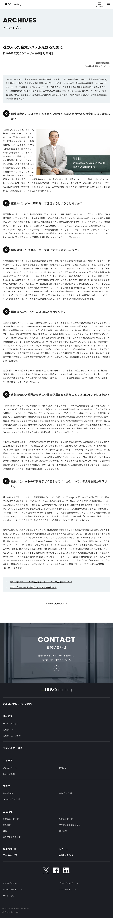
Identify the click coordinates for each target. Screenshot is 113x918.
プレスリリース (10, 767)
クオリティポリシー (68, 889)
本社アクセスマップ (12, 837)
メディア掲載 (9, 773)
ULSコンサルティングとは (17, 703)
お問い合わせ (66, 855)
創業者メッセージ (11, 818)
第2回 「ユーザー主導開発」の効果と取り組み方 (33, 587)
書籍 (5, 831)
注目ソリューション (12, 735)
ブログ (6, 786)
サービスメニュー (11, 723)
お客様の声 (8, 793)
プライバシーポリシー (69, 883)
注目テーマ (8, 729)
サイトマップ (9, 895)
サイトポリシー (10, 883)
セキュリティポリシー (13, 889)
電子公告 (63, 831)
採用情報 (8, 849)
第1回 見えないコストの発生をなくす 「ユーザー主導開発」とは (41, 581)
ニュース (8, 760)
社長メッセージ (66, 818)
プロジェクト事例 (12, 748)
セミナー (64, 849)
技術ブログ (64, 793)
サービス (8, 716)
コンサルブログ (10, 799)
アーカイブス (10, 855)
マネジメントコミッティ (69, 824)
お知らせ (63, 767)
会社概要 (7, 824)
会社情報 (8, 811)
